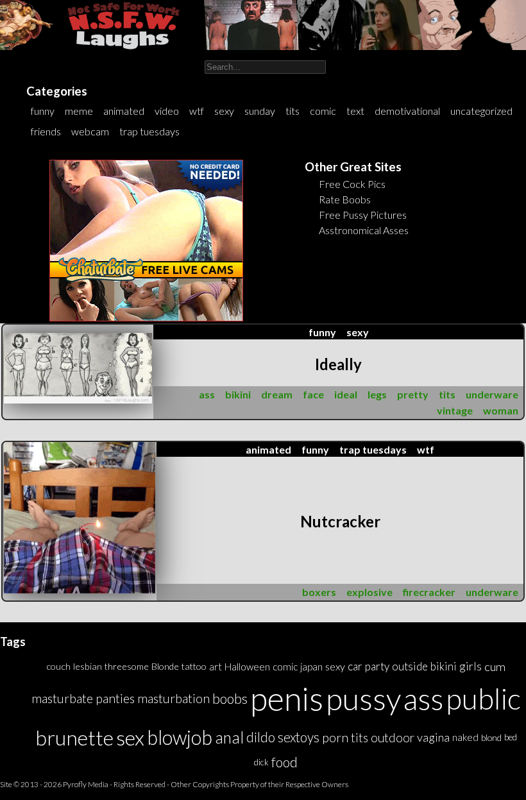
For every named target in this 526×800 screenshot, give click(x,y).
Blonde (165, 666)
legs (377, 394)
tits (292, 111)
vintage (455, 410)
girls (470, 666)
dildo (260, 737)
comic (323, 111)
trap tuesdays (149, 131)
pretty (412, 394)
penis (286, 698)
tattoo (194, 666)
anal (229, 737)
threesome (127, 666)
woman (500, 410)
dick (261, 762)
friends (46, 131)
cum (494, 667)
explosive (369, 592)
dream (277, 394)
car (355, 666)
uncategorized (481, 111)
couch (58, 666)
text (355, 111)
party (377, 666)
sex (130, 737)
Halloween (247, 666)
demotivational (407, 111)
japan (311, 666)
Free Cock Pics (352, 184)
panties (115, 698)
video (167, 111)
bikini (238, 394)
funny (43, 111)
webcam (90, 131)
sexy (224, 111)
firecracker (429, 592)
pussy (363, 698)
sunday (259, 111)
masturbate (62, 698)
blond (491, 737)
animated (123, 111)
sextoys (298, 737)
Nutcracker (340, 521)
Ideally (338, 364)
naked (465, 737)
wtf (196, 111)
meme (79, 111)
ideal (345, 394)
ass (207, 394)
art (215, 666)
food (284, 762)
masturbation (173, 698)
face (313, 394)
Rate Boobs (345, 199)
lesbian (87, 666)
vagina (433, 737)
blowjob (179, 737)
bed (510, 737)
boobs (230, 698)
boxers (319, 592)
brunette (74, 737)
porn (335, 737)
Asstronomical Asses (364, 230)
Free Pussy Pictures (363, 215)
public (483, 698)
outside (410, 666)
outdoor (392, 737)
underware (492, 394)
